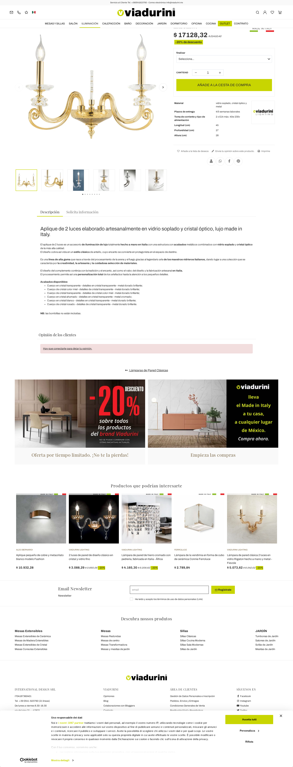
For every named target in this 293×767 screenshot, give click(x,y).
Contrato (241, 23)
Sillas (184, 631)
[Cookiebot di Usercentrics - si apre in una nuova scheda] (29, 760)
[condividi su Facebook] (229, 161)
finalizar (180, 53)
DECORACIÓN (144, 23)
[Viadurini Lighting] (263, 112)
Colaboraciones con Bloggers (119, 705)
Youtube (244, 705)
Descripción (50, 211)
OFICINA (196, 23)
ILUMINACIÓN (90, 23)
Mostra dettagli (60, 760)
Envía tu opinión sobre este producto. (235, 151)
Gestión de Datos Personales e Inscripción (192, 696)
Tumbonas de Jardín (266, 636)
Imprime (265, 151)
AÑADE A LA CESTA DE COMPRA (224, 85)
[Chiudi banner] (281, 716)
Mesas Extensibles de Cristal (31, 644)
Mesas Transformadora (114, 644)
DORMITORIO (179, 23)
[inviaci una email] (11, 12)
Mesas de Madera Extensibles (31, 640)
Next (163, 87)
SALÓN (73, 23)
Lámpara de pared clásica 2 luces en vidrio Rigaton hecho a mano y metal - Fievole (249, 559)
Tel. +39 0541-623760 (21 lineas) (32, 701)
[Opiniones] (26, 12)
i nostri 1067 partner (71, 722)
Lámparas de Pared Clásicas (148, 370)
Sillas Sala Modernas (191, 644)
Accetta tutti (249, 719)
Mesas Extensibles (28, 631)
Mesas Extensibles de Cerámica (33, 636)
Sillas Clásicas (188, 636)
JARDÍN (162, 23)
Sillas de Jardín (188, 649)
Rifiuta (249, 741)
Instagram (245, 701)
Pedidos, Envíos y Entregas (184, 701)
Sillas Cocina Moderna (192, 640)
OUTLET (225, 23)
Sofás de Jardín (264, 644)
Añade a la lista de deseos (194, 151)
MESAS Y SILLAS (55, 23)
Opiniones (108, 696)
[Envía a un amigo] (211, 161)
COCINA (211, 23)
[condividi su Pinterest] (238, 161)
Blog (105, 701)
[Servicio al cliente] (19, 12)
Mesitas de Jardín (265, 649)
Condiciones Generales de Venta (187, 705)
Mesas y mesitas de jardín (115, 649)
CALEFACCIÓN (111, 23)
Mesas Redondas (111, 636)
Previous (19, 87)
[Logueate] (265, 12)
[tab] (50, 212)
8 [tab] (102, 197)
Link (200, 599)
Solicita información (82, 211)
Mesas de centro (110, 640)
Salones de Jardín (265, 640)
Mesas (106, 631)
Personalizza (247, 730)
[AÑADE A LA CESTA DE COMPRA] (57, 502)
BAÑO (128, 23)
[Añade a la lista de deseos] (57, 510)
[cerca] (257, 12)
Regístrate (224, 589)
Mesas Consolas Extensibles (31, 649)
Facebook (245, 696)
